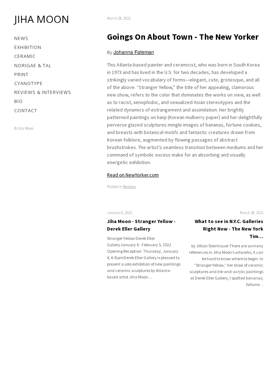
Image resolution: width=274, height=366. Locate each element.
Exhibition (27, 47)
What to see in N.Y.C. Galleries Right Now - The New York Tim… (229, 228)
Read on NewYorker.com (133, 175)
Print (21, 74)
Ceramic (25, 56)
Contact (25, 110)
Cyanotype (28, 83)
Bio (18, 101)
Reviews (129, 186)
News (21, 38)
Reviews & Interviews (42, 92)
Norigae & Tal (32, 65)
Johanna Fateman (133, 51)
